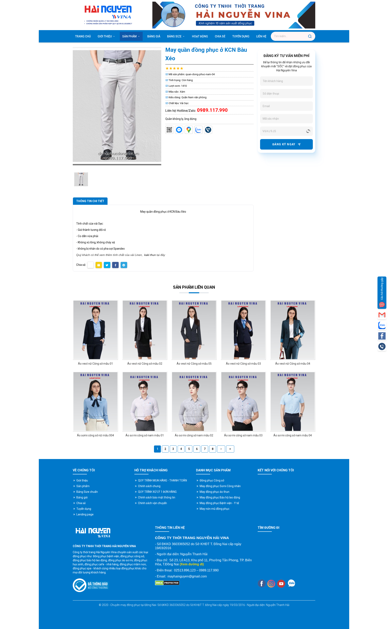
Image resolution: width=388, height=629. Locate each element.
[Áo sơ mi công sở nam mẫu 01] (144, 401)
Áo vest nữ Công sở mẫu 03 (243, 363)
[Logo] (108, 15)
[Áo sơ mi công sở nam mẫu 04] (292, 401)
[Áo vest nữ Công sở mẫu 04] (292, 330)
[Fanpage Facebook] (382, 336)
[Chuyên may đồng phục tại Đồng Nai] (221, 449)
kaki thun (150, 254)
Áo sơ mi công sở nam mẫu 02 (194, 435)
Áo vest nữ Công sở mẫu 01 (95, 363)
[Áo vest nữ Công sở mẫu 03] (243, 330)
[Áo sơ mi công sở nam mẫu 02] (194, 401)
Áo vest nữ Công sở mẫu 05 (194, 363)
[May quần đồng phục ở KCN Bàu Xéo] (81, 179)
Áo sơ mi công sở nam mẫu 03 (243, 435)
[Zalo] (198, 130)
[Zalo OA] (169, 130)
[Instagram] (271, 583)
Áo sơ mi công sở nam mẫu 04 (292, 435)
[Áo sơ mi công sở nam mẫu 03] (243, 401)
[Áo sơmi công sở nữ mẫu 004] (95, 401)
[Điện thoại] (382, 346)
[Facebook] (262, 583)
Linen (138, 254)
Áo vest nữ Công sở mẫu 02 (144, 363)
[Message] (179, 130)
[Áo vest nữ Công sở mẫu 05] (194, 330)
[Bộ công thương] (91, 585)
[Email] (382, 315)
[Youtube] (281, 583)
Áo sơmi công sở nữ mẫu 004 (95, 435)
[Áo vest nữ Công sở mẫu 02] (144, 330)
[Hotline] (208, 130)
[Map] (189, 130)
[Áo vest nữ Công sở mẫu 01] (95, 330)
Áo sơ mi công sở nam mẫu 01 (144, 435)
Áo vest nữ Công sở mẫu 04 (292, 363)
